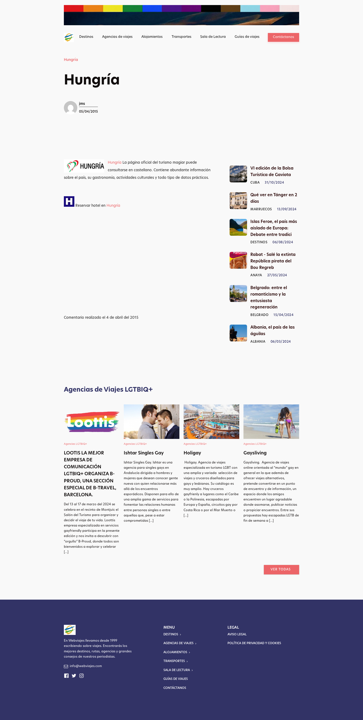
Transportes (181, 37)
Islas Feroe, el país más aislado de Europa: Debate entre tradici (273, 228)
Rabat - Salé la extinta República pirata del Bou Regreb (273, 261)
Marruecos (261, 209)
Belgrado (259, 315)
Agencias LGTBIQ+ (75, 444)
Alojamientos (152, 37)
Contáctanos (283, 37)
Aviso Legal (237, 634)
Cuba (255, 182)
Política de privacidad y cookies (254, 643)
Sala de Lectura (213, 37)
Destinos (86, 37)
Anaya (256, 275)
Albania (258, 342)
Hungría (71, 60)
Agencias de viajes (117, 37)
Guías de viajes (247, 37)
